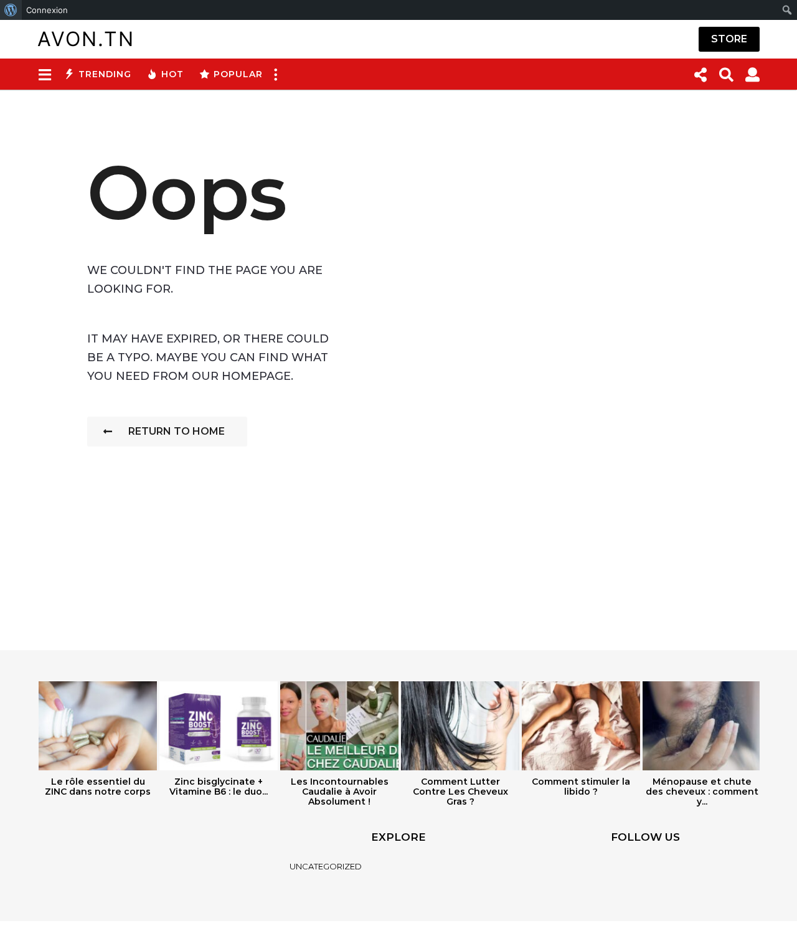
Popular (238, 74)
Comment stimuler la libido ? (581, 786)
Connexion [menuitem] (47, 10)
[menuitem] (11, 10)
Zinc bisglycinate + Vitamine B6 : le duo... (218, 786)
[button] (44, 74)
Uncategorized (326, 866)
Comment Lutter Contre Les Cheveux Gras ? (460, 791)
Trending (104, 74)
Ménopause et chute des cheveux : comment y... (702, 791)
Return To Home (176, 431)
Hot (172, 74)
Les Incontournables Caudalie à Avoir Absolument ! (340, 791)
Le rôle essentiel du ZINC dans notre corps (98, 786)
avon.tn (85, 39)
